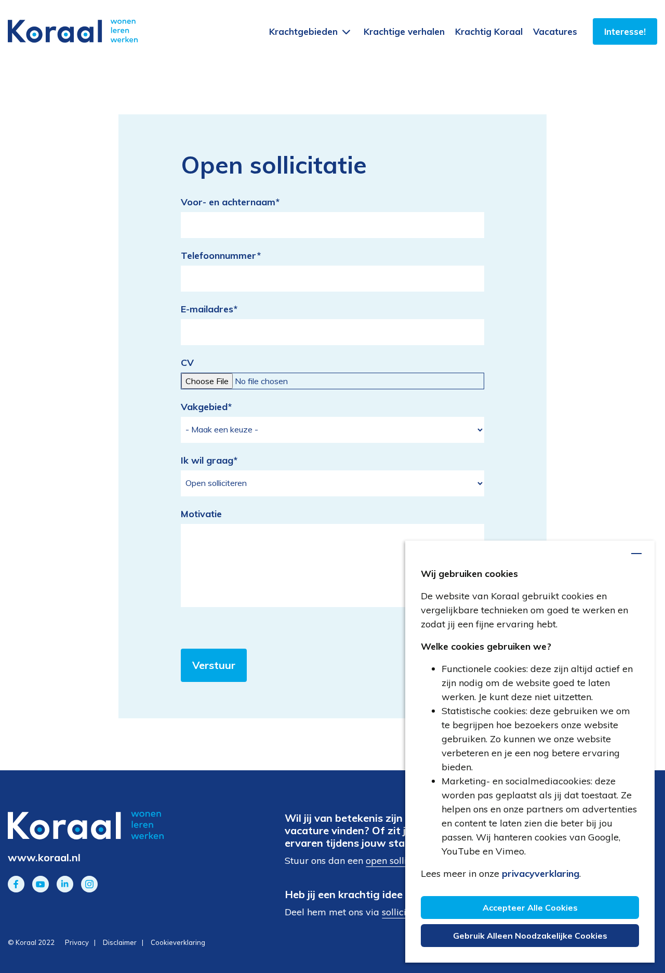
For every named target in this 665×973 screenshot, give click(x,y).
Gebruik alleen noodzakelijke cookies (530, 935)
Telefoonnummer (221, 255)
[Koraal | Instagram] (89, 884)
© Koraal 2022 (31, 942)
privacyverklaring (540, 873)
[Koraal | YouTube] (40, 884)
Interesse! (625, 31)
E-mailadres (209, 309)
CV (187, 363)
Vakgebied (206, 407)
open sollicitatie (400, 860)
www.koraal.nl (44, 857)
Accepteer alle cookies (530, 907)
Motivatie (201, 514)
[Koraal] (111, 825)
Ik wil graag (209, 460)
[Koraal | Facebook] (16, 884)
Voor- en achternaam (230, 202)
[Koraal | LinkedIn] (65, 884)
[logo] (73, 31)
